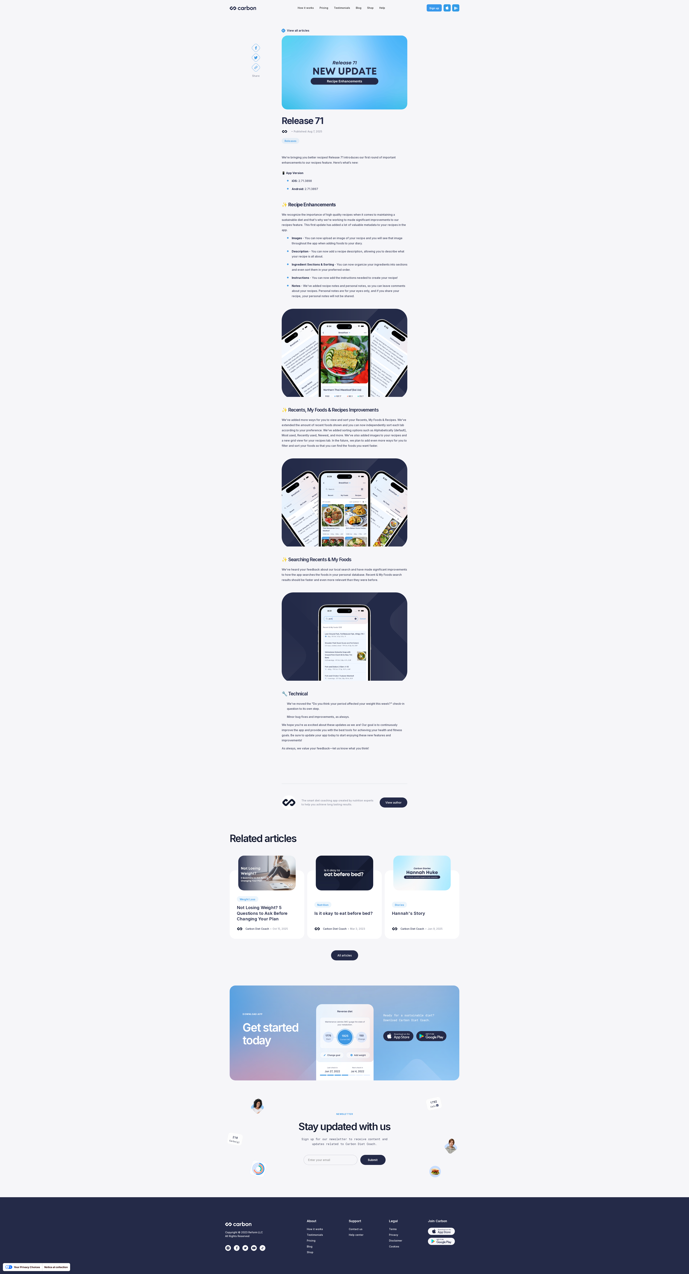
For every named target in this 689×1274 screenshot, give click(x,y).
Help (382, 7)
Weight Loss (248, 899)
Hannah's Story (408, 913)
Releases (290, 140)
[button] (256, 48)
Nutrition (323, 904)
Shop (370, 7)
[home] (243, 8)
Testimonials (342, 7)
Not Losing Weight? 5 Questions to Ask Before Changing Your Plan (262, 913)
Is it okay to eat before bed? (343, 913)
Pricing (324, 7)
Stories (399, 904)
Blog (358, 7)
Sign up (434, 8)
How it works (306, 7)
